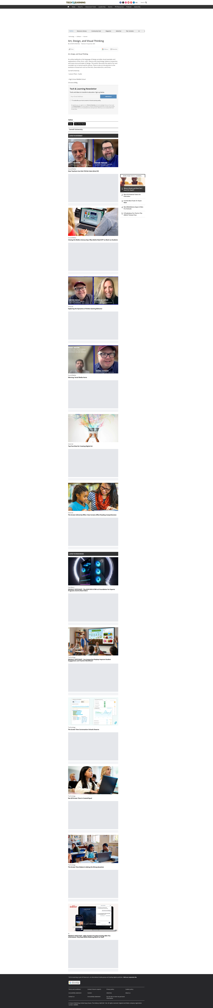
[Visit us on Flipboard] (131, 2)
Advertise (118, 31)
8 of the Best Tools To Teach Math (133, 201)
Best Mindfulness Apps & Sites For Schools (133, 208)
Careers (90, 993)
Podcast (128, 7)
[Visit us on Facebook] (120, 2)
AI (139, 31)
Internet (85, 36)
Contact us (71, 996)
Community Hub (96, 31)
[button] (144, 2)
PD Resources (119, 7)
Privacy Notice (76, 106)
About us (127, 993)
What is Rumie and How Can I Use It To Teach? (133, 189)
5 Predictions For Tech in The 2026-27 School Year (133, 214)
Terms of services (91, 105)
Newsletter (114, 49)
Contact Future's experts (94, 989)
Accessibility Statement (94, 996)
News (73, 7)
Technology (71, 36)
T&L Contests (130, 31)
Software (79, 36)
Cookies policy (129, 989)
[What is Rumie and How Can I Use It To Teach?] (132, 184)
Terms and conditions (75, 989)
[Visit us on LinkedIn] (134, 2)
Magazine (108, 31)
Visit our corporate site (130, 977)
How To (80, 7)
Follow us (106, 49)
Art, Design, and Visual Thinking (78, 54)
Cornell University (75, 43)
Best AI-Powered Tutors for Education (132, 195)
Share (72, 49)
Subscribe (137, 7)
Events (110, 7)
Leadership (102, 7)
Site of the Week (80, 124)
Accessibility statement (75, 993)
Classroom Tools (90, 7)
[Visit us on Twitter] (123, 2)
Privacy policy (110, 989)
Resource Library (82, 31)
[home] (68, 7)
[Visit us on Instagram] (126, 2)
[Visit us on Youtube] (128, 2)
